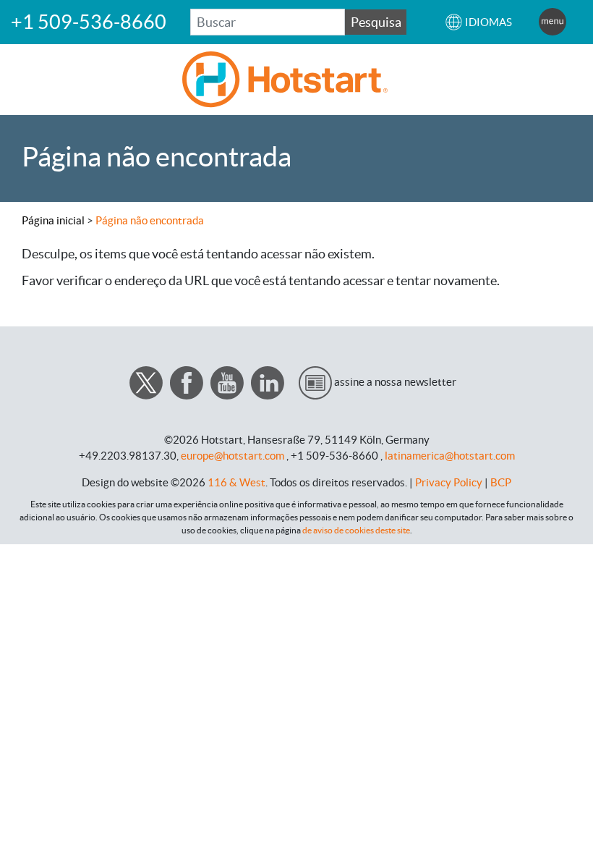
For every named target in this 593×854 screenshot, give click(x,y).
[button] (478, 22)
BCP (500, 482)
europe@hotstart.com (232, 455)
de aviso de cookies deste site (356, 530)
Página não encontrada (149, 220)
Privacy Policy (448, 482)
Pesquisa (376, 22)
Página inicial (53, 220)
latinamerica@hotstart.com (450, 455)
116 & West (236, 482)
